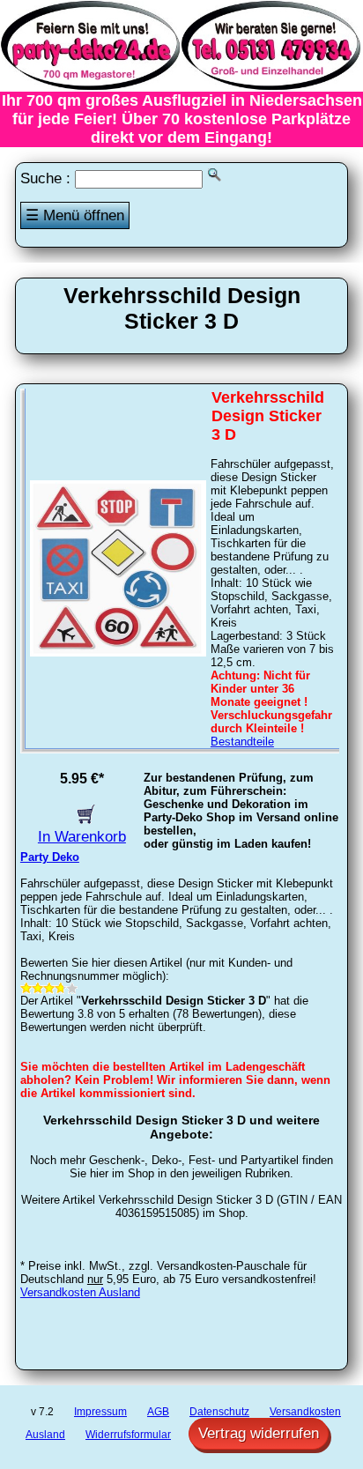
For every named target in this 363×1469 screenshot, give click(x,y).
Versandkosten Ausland (80, 1292)
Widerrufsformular (128, 1434)
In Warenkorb (82, 836)
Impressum (100, 1412)
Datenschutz (219, 1412)
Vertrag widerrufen (258, 1433)
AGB (158, 1412)
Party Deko (49, 857)
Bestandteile (242, 741)
